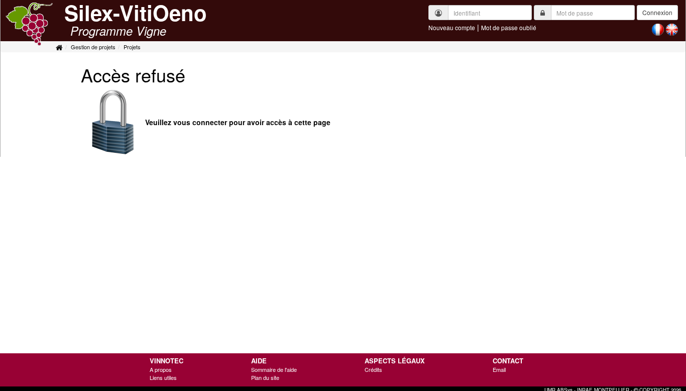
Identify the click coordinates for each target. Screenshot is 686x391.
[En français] (658, 29)
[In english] (672, 29)
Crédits (373, 369)
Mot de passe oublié (508, 27)
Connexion (657, 12)
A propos (161, 369)
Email (499, 369)
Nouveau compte (451, 27)
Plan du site (265, 377)
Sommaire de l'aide (274, 369)
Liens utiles (163, 377)
